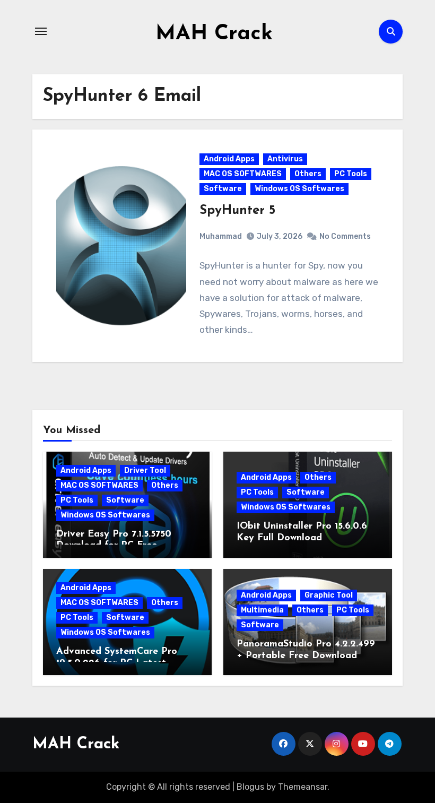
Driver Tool (145, 470)
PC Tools (350, 173)
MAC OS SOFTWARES (243, 173)
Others (307, 173)
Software (223, 188)
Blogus (250, 787)
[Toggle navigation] (40, 31)
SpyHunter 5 (237, 210)
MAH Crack (214, 34)
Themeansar (302, 787)
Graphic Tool (328, 595)
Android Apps (229, 158)
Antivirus (285, 158)
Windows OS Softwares (299, 188)
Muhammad (220, 236)
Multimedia (262, 610)
